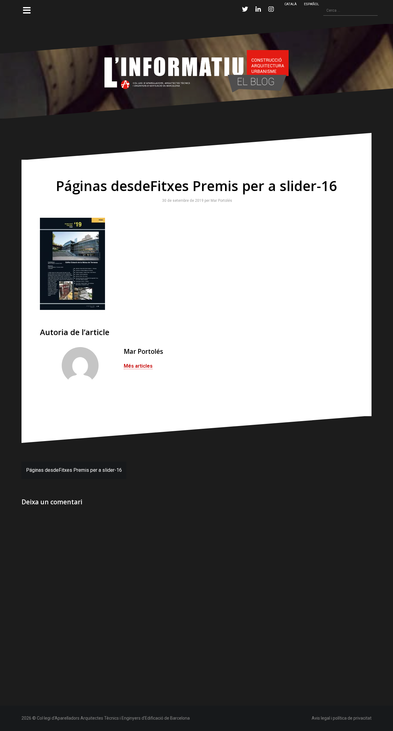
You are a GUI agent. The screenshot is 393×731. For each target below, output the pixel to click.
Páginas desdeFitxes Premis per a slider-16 (74, 470)
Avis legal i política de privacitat (342, 718)
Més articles (138, 366)
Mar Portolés (220, 200)
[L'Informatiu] (196, 71)
